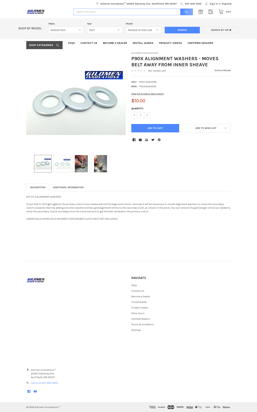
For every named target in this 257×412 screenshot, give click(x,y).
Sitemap (136, 330)
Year (89, 23)
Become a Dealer (115, 43)
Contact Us (88, 43)
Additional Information (68, 187)
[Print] (146, 140)
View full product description (147, 93)
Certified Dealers (200, 43)
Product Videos (170, 43)
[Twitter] (153, 140)
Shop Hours (138, 313)
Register (227, 3)
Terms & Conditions (142, 324)
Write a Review (223, 70)
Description (37, 187)
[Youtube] (35, 391)
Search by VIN (220, 30)
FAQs (71, 43)
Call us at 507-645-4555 (44, 382)
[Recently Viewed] (212, 12)
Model (129, 23)
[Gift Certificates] (202, 12)
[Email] (140, 140)
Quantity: (137, 108)
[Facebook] (134, 140)
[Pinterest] (159, 140)
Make (51, 23)
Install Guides (143, 43)
